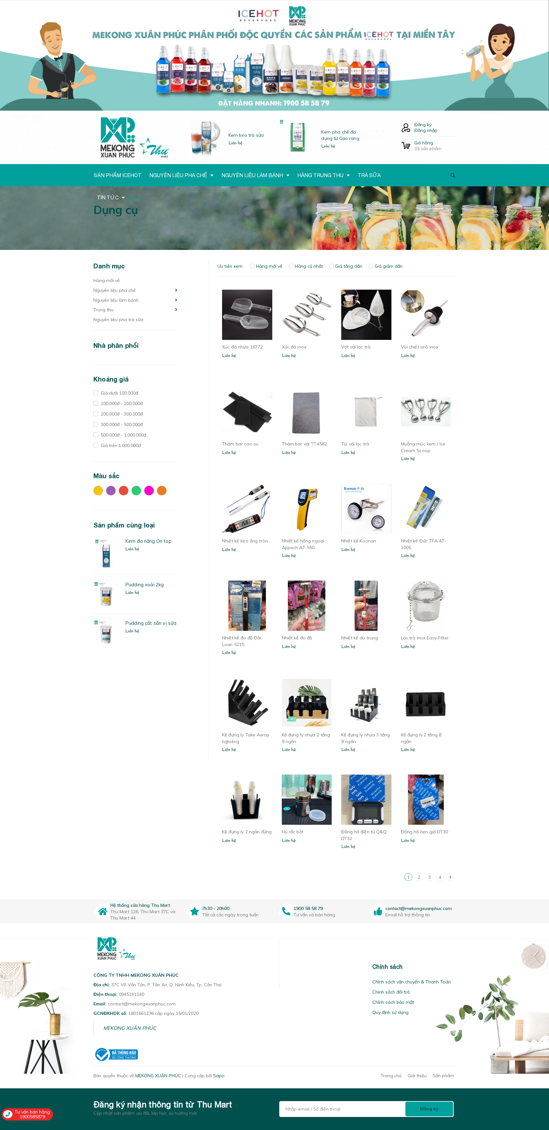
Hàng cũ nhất (309, 266)
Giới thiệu (417, 1075)
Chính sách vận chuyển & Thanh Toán (411, 982)
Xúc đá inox (294, 347)
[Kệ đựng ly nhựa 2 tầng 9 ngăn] (307, 703)
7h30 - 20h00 (215, 908)
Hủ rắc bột (292, 832)
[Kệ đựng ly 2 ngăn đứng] (247, 800)
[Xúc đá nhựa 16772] (247, 315)
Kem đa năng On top (148, 541)
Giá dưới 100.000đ (118, 393)
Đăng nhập (425, 130)
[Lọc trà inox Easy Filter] (426, 606)
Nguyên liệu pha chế (114, 290)
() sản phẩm (428, 145)
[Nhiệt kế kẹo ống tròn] (247, 509)
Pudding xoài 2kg (144, 585)
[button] (287, 966)
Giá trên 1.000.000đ (120, 445)
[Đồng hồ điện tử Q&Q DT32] (366, 800)
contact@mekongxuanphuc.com (418, 908)
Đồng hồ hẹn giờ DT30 (424, 832)
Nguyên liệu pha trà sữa (118, 319)
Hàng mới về (106, 280)
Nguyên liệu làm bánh (116, 300)
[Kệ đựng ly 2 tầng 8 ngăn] (426, 703)
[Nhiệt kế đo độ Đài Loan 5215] (247, 606)
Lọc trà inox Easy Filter (425, 638)
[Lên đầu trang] (457, 1089)
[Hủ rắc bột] (307, 800)
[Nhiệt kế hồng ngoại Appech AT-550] (307, 509)
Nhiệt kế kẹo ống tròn (245, 541)
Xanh (138, 492)
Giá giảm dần (389, 266)
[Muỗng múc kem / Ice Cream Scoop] (426, 412)
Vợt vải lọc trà (355, 347)
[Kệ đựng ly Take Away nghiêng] (247, 703)
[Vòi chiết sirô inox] (426, 315)
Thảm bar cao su (240, 444)
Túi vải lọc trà (355, 444)
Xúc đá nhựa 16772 (242, 347)
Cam (163, 492)
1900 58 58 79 (308, 908)
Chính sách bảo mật (393, 1002)
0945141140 (131, 994)
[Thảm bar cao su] (247, 412)
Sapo (219, 1075)
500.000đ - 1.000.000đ (122, 435)
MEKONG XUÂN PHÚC (129, 1028)
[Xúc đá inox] (307, 315)
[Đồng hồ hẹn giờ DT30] (426, 800)
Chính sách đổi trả (391, 992)
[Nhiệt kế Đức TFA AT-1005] (426, 509)
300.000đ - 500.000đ (121, 424)
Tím (112, 492)
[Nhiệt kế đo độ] (307, 606)
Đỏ (125, 492)
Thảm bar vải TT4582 (304, 444)
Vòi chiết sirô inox (419, 347)
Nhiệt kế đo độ (297, 638)
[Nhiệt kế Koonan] (366, 509)
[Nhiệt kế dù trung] (366, 606)
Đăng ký (422, 124)
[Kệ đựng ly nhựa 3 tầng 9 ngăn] (366, 703)
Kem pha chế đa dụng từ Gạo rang (340, 135)
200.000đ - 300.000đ (121, 414)
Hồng (150, 492)
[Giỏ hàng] (406, 145)
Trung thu (103, 310)
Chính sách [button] (387, 966)
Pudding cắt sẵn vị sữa (150, 623)
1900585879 (32, 1117)
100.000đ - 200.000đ (121, 403)
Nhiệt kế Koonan (358, 541)
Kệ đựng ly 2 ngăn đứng (247, 832)
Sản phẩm (443, 1075)
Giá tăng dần (348, 266)
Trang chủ (391, 1075)
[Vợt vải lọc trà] (366, 315)
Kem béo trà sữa (246, 135)
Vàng (99, 492)
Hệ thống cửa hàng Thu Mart (140, 905)
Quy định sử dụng (390, 1012)
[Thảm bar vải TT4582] (307, 412)
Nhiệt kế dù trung (359, 638)
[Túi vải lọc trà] (366, 412)
